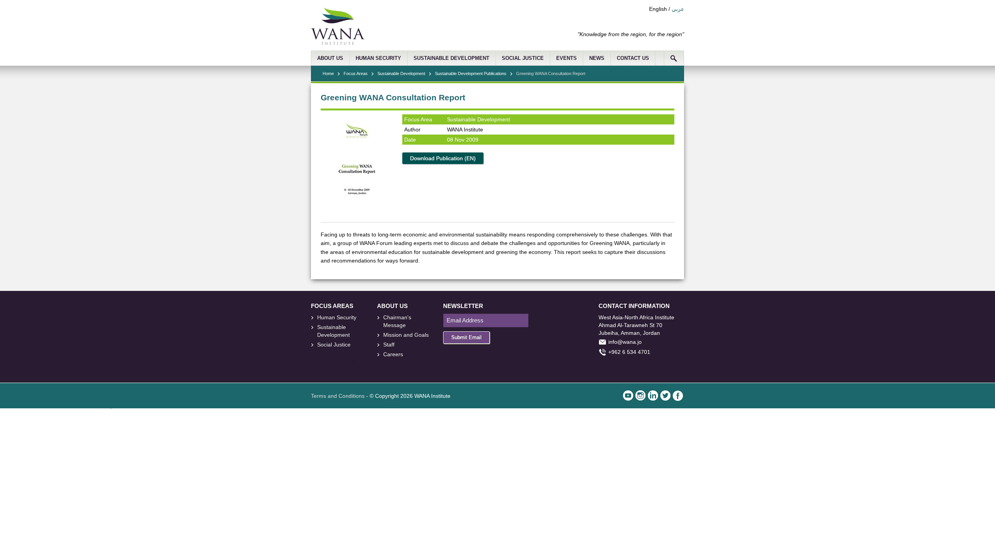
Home (328, 73)
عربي (678, 9)
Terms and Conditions (338, 396)
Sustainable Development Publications (470, 73)
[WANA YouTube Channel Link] (628, 395)
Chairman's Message (397, 321)
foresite (326, 363)
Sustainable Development (401, 73)
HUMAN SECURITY (378, 58)
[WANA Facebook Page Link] (678, 395)
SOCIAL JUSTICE (523, 58)
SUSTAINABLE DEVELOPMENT (451, 58)
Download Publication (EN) (443, 158)
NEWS (596, 58)
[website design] (343, 363)
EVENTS (566, 58)
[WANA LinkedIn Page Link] (653, 395)
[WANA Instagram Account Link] (640, 395)
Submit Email (466, 337)
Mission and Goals (406, 335)
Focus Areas (356, 73)
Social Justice (334, 344)
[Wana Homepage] (338, 43)
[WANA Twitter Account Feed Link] (665, 395)
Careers (393, 354)
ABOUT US (330, 58)
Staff (389, 344)
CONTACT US (633, 58)
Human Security (336, 317)
